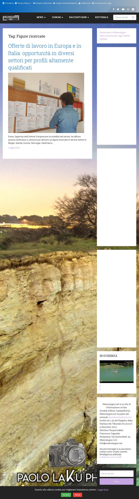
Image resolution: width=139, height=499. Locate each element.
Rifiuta (77, 495)
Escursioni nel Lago (102, 3)
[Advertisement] (117, 96)
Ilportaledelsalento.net (120, 417)
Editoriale (101, 17)
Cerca (133, 17)
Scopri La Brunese (44, 3)
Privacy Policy (23, 3)
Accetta (66, 495)
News (40, 17)
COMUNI (56, 17)
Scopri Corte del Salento (66, 3)
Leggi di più (102, 489)
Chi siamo (9, 3)
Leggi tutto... (14, 147)
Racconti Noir (78, 17)
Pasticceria (86, 3)
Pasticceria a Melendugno (113, 32)
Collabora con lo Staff (110, 457)
